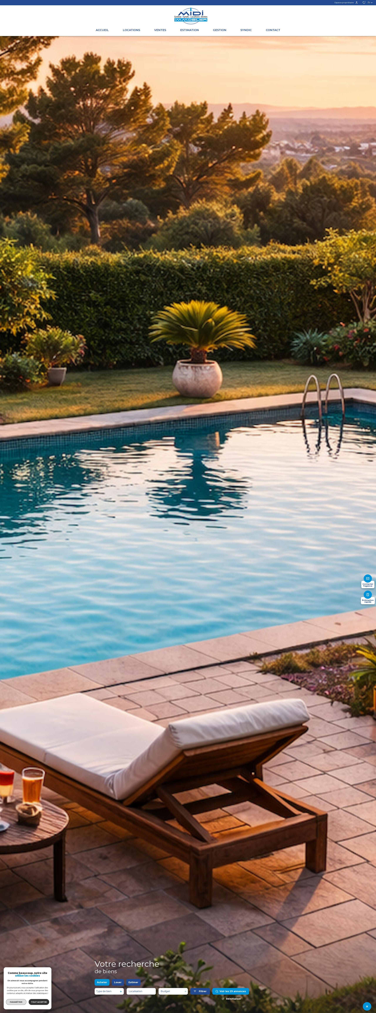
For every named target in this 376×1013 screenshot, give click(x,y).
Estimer (133, 982)
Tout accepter (39, 1002)
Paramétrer (16, 1002)
